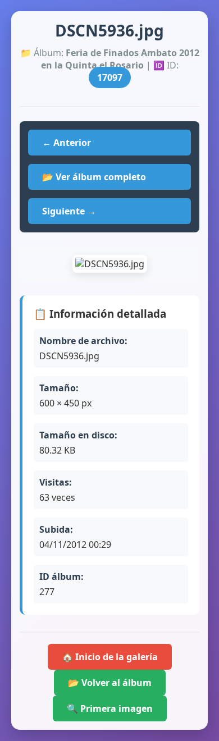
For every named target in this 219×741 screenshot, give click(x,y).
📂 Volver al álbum (110, 682)
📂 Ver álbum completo (94, 177)
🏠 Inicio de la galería (110, 657)
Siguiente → (69, 211)
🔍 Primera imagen (110, 708)
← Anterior (66, 142)
